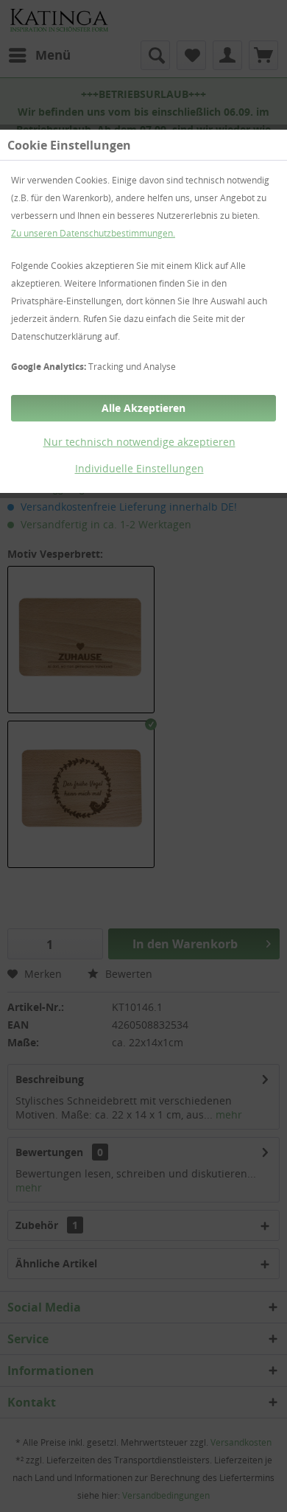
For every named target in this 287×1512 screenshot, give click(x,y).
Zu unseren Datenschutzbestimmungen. (93, 233)
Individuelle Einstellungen (139, 468)
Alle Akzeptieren (143, 408)
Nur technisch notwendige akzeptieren (139, 442)
